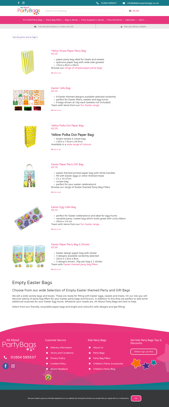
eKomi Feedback (59, 369)
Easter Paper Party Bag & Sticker (70, 244)
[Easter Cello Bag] (28, 99)
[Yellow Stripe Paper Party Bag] (28, 61)
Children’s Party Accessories (108, 363)
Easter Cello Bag (61, 88)
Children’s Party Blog (104, 369)
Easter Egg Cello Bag (63, 207)
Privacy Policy (57, 358)
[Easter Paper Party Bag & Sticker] (28, 255)
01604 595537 (109, 3)
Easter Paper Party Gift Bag (67, 164)
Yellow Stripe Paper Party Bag (68, 50)
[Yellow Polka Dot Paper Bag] (28, 136)
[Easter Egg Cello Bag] (28, 218)
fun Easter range (90, 105)
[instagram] (23, 3)
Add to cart (57, 73)
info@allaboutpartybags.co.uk (143, 3)
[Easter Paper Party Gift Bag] (28, 175)
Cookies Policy (58, 363)
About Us (98, 347)
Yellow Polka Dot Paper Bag (67, 125)
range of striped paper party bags (83, 68)
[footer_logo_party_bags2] (19, 340)
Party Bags (99, 353)
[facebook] (19, 3)
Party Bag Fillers (101, 358)
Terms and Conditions (62, 353)
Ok (136, 398)
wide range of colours (79, 144)
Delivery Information (61, 347)
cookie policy (124, 398)
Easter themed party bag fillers (80, 264)
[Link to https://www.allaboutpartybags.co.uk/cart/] (130, 11)
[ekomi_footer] (48, 375)
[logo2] (29, 7)
